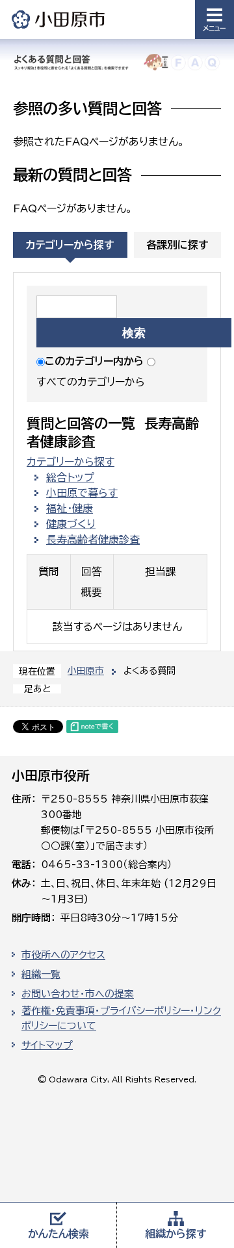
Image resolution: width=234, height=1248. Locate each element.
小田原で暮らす (82, 493)
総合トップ (70, 477)
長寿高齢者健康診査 (93, 539)
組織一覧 (40, 974)
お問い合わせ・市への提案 (77, 994)
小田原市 (59, 19)
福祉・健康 (69, 508)
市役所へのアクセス (63, 955)
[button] (214, 19)
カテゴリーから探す (69, 245)
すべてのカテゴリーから (90, 382)
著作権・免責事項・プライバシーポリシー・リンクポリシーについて (121, 1018)
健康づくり (71, 524)
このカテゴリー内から (94, 361)
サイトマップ (47, 1045)
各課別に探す (177, 245)
